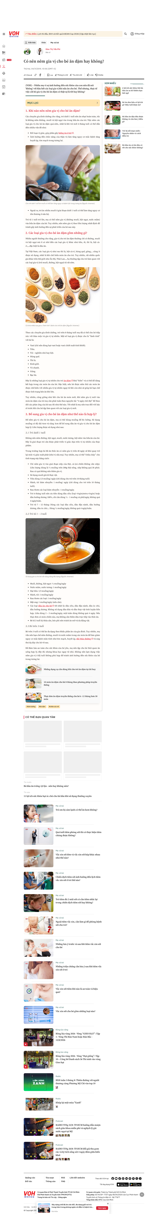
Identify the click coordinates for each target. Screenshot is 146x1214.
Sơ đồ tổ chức (35, 1207)
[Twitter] (136, 1179)
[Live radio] (13, 60)
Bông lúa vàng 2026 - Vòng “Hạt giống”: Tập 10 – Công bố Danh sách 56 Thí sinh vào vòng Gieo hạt (78, 1059)
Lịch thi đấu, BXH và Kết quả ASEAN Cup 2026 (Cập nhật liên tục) (66, 34)
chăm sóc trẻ (54, 706)
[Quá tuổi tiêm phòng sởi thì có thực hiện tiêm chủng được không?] (38, 836)
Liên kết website (77, 1178)
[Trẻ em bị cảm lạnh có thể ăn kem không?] (38, 813)
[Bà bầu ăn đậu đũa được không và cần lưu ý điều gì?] (112, 120)
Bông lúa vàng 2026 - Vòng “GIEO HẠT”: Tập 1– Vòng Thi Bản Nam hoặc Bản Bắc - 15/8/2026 (78, 1037)
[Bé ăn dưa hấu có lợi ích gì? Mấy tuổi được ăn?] (112, 106)
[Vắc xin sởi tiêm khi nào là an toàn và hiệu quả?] (38, 992)
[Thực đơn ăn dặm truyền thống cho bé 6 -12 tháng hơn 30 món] (34, 697)
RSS (63, 1178)
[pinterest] (123, 1179)
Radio (58, 1076)
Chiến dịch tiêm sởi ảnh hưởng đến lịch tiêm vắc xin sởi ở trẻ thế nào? (78, 878)
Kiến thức (32, 43)
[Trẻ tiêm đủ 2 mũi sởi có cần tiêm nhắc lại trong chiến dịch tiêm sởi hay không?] (38, 903)
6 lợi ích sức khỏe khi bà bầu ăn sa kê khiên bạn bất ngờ (132, 90)
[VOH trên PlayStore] (135, 1184)
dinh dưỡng (31, 706)
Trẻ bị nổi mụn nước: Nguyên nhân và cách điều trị (131, 133)
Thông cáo (50, 1181)
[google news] (130, 1179)
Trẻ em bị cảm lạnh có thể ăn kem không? (77, 809)
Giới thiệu (27, 1207)
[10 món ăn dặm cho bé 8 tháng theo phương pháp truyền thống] (34, 683)
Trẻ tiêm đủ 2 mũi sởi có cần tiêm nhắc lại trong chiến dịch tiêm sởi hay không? (77, 901)
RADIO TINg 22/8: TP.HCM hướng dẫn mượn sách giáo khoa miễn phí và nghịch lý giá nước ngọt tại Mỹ (78, 1128)
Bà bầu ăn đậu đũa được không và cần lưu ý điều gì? (132, 119)
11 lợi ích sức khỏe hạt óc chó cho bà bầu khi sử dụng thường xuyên (58, 796)
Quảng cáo (30, 1178)
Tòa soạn (50, 1178)
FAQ (63, 1181)
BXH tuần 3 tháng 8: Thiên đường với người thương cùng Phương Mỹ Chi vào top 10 (77, 1082)
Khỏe (44, 43)
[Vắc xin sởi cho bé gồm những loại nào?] (38, 1015)
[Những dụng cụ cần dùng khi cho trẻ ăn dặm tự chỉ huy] (34, 669)
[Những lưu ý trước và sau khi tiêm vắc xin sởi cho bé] (38, 948)
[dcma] (133, 1179)
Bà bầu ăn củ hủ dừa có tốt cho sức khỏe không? (132, 146)
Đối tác (28, 1181)
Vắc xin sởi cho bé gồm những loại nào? (75, 1011)
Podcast (59, 1121)
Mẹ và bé (55, 43)
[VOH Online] (30, 1194)
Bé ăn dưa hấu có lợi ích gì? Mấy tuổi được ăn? (132, 103)
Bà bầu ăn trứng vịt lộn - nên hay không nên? (46, 786)
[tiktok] (119, 1179)
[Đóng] (108, 1203)
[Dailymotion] (140, 1179)
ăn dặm (42, 706)
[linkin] (126, 1179)
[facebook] (40, 75)
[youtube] (116, 1179)
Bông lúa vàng (62, 1030)
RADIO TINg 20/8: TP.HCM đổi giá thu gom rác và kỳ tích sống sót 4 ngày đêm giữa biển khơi (78, 1152)
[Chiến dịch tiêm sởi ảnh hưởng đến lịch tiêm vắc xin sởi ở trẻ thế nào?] (38, 881)
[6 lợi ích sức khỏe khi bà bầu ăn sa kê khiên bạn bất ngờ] (112, 91)
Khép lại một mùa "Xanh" (68, 1102)
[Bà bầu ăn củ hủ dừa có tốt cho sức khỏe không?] (112, 148)
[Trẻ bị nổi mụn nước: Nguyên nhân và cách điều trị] (112, 134)
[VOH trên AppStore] (123, 1184)
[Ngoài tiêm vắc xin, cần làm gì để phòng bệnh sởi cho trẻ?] (38, 925)
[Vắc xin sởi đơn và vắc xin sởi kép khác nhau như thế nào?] (38, 858)
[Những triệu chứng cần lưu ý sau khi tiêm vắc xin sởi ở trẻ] (38, 970)
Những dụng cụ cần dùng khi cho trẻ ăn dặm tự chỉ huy (70, 669)
